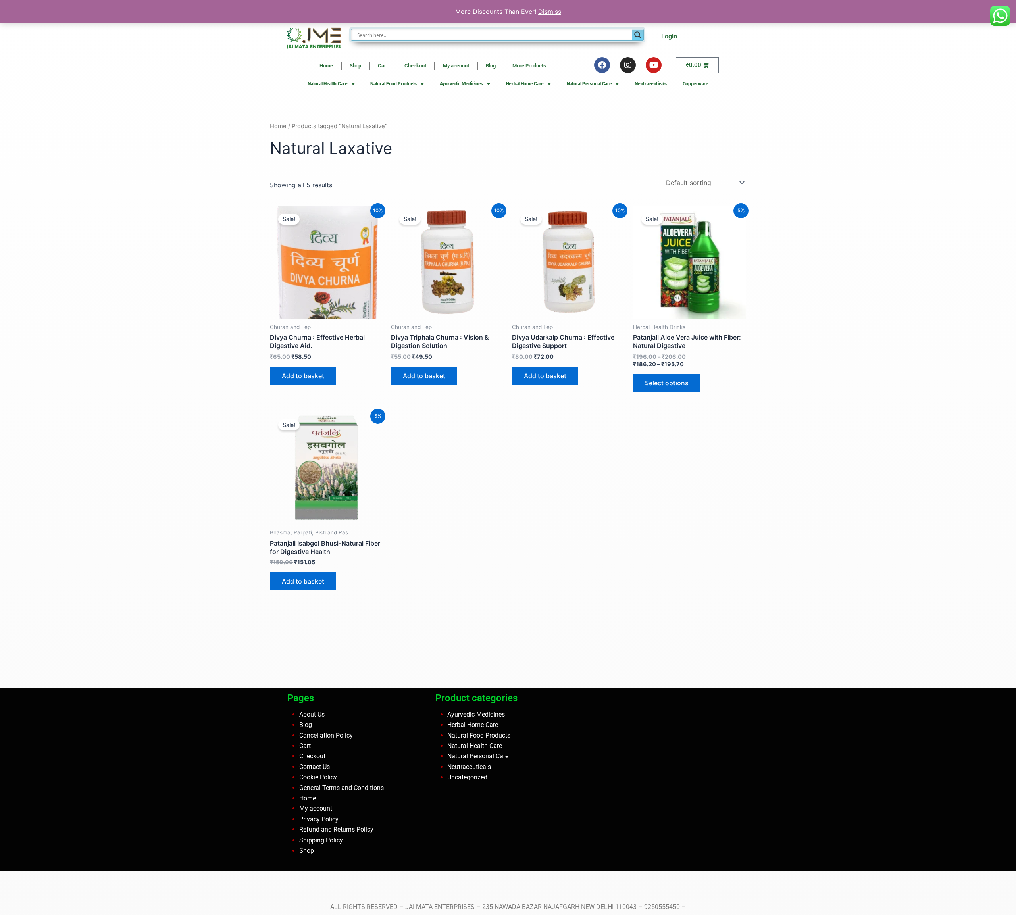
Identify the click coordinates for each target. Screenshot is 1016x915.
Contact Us (314, 767)
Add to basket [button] (303, 376)
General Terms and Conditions (341, 787)
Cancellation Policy (326, 735)
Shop (355, 66)
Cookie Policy (318, 777)
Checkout (415, 66)
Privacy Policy (319, 819)
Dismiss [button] (549, 11)
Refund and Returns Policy (336, 829)
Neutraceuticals (651, 84)
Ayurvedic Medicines (461, 84)
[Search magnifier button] (637, 34)
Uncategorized (467, 777)
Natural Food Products (393, 84)
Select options (667, 383)
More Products (529, 66)
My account (456, 66)
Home (326, 66)
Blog (491, 66)
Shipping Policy (321, 840)
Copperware (695, 84)
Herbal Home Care (525, 84)
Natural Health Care (327, 84)
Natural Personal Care (589, 84)
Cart (383, 66)
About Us (312, 714)
